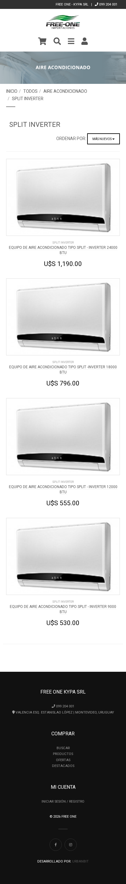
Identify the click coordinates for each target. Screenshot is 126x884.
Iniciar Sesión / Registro (63, 802)
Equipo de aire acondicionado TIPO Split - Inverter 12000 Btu (63, 489)
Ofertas (63, 760)
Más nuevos (102, 139)
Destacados (63, 766)
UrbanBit (80, 861)
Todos (30, 91)
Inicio (11, 91)
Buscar (63, 748)
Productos (63, 754)
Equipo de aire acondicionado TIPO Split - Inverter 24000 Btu (63, 250)
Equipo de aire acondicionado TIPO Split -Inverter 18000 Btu (63, 369)
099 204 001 (107, 4)
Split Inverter (27, 98)
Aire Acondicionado (65, 91)
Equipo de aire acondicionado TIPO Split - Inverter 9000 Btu (63, 609)
